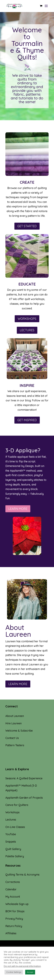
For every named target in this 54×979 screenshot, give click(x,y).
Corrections (12, 882)
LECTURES (27, 330)
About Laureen (14, 716)
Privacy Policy (14, 918)
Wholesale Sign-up (16, 904)
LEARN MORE (17, 509)
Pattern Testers (14, 745)
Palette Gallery (14, 856)
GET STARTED (27, 226)
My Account (12, 896)
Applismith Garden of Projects (24, 797)
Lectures (10, 819)
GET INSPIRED (27, 420)
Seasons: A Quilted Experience (23, 778)
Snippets (10, 841)
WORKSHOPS (27, 319)
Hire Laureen (13, 723)
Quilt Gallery (13, 849)
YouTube (10, 834)
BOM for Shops (14, 911)
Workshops (12, 812)
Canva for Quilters (16, 805)
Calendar (10, 889)
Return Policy (13, 926)
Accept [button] (30, 972)
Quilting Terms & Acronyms (22, 874)
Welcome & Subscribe (19, 730)
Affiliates (10, 933)
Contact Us (12, 738)
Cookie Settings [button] (13, 972)
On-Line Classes (15, 827)
